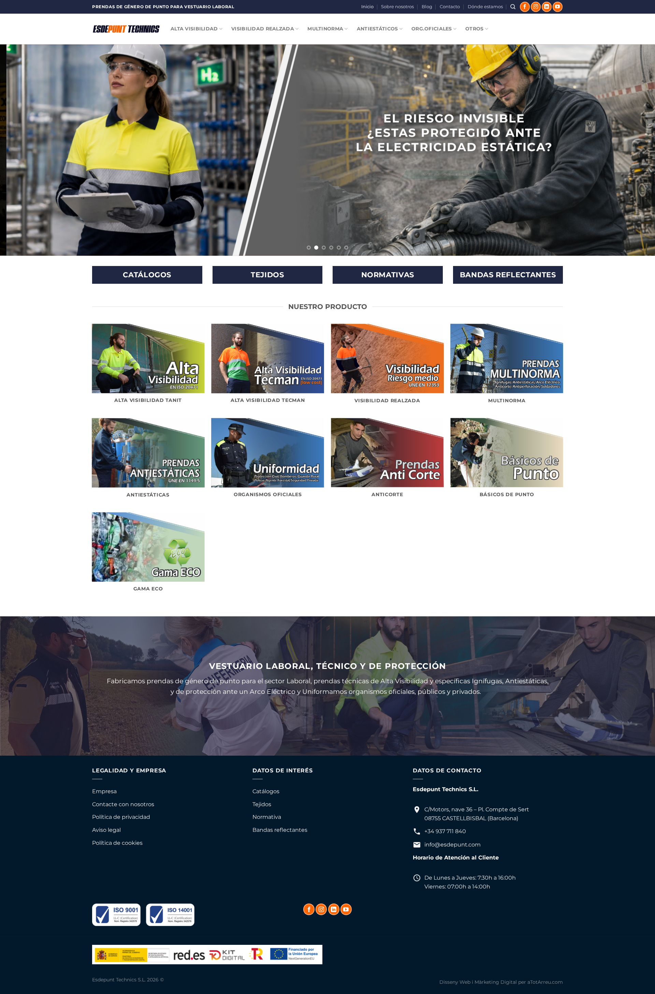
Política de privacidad (121, 817)
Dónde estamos (485, 6)
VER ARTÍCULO (447, 174)
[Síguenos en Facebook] (525, 7)
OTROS (474, 29)
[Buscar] (512, 7)
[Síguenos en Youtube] (558, 7)
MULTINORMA (325, 29)
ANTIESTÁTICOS (377, 29)
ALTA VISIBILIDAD (194, 29)
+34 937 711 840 (445, 831)
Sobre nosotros (397, 6)
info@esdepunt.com (452, 844)
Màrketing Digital (496, 982)
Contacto (450, 6)
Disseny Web (454, 982)
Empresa (104, 791)
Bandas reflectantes (279, 830)
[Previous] (22, 150)
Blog (427, 6)
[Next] (633, 150)
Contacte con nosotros (123, 804)
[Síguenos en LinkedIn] (547, 7)
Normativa (266, 817)
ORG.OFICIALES (431, 29)
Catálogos (265, 791)
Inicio (367, 6)
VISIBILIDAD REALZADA (262, 29)
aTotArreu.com (545, 982)
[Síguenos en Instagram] (536, 7)
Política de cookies (117, 843)
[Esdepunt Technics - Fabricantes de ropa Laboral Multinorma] (126, 29)
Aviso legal (106, 830)
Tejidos (261, 804)
